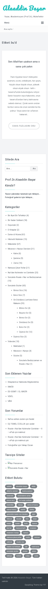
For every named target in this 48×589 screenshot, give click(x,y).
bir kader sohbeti (25, 500)
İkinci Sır (23, 327)
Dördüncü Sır (24, 322)
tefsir (34, 551)
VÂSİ (10, 401)
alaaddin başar (21, 486)
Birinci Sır (23, 317)
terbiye (9, 556)
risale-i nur (20, 542)
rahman (37, 537)
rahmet (9, 542)
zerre (36, 556)
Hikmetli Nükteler (15, 239)
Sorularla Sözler (15, 285)
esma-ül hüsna (32, 505)
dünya (20, 505)
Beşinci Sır (23, 313)
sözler (25, 551)
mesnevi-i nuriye (13, 533)
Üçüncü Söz (18, 336)
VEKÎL (10, 396)
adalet (9, 486)
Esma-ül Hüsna (14, 234)
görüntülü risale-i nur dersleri (17, 514)
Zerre (15, 263)
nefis (28, 537)
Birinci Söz (18, 290)
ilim (27, 519)
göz (33, 514)
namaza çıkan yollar (14, 537)
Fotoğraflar (12, 445)
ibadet (18, 519)
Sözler (16, 355)
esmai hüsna (11, 509)
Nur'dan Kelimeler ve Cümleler (21, 272)
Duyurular (12, 225)
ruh (26, 547)
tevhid (18, 556)
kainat (34, 523)
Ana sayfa (8, 29)
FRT (44, 585)
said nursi (35, 547)
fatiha (32, 509)
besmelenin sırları (24, 496)
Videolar (11, 341)
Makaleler (12, 244)
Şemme (16, 258)
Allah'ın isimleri (12, 491)
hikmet (9, 519)
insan (9, 523)
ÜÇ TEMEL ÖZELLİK (16, 424)
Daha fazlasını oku (24, 126)
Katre (15, 253)
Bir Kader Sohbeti (15, 220)
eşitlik (23, 509)
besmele (10, 496)
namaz (25, 533)
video (28, 556)
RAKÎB (10, 387)
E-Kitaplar (12, 230)
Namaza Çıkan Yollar (16, 268)
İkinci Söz (17, 295)
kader (18, 523)
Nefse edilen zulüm (16, 419)
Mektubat (17, 346)
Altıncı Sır (23, 308)
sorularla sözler (12, 551)
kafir (26, 523)
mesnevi (33, 528)
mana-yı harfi (20, 528)
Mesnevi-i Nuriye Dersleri (19, 249)
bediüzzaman (27, 491)
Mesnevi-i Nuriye (21, 351)
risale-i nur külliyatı (13, 547)
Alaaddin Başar (24, 8)
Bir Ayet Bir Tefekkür (17, 215)
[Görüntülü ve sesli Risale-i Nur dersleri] (15, 463)
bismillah (10, 505)
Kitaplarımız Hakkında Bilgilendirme (23, 382)
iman (35, 519)
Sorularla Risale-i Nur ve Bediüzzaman (24, 277)
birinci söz (11, 500)
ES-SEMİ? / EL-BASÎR (17, 391)
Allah (33, 486)
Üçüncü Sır (23, 332)
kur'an (9, 528)
